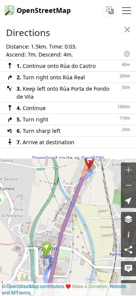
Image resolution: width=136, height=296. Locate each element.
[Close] (127, 29)
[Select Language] (110, 10)
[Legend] (128, 234)
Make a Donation (89, 286)
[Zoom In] (128, 170)
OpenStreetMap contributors (35, 286)
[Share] (128, 249)
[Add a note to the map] (128, 268)
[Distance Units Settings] (126, 53)
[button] (46, 249)
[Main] (126, 10)
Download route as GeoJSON (68, 158)
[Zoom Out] (128, 185)
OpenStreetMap (44, 10)
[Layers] (128, 219)
